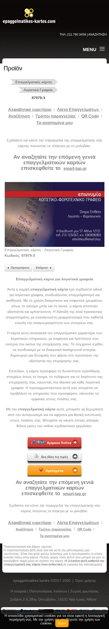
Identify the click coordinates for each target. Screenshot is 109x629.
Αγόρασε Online (59, 443)
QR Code (90, 116)
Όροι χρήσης (86, 580)
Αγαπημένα (54, 471)
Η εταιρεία (19, 591)
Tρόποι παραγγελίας (55, 116)
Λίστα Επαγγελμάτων (78, 109)
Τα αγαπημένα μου (55, 123)
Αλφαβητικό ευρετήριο (29, 109)
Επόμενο (42, 267)
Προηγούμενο (20, 267)
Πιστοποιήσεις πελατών (48, 591)
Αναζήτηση (19, 116)
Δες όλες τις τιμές (54, 457)
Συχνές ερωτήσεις (84, 591)
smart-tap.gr (75, 168)
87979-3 (38, 98)
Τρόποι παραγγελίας (55, 529)
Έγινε (62, 623)
